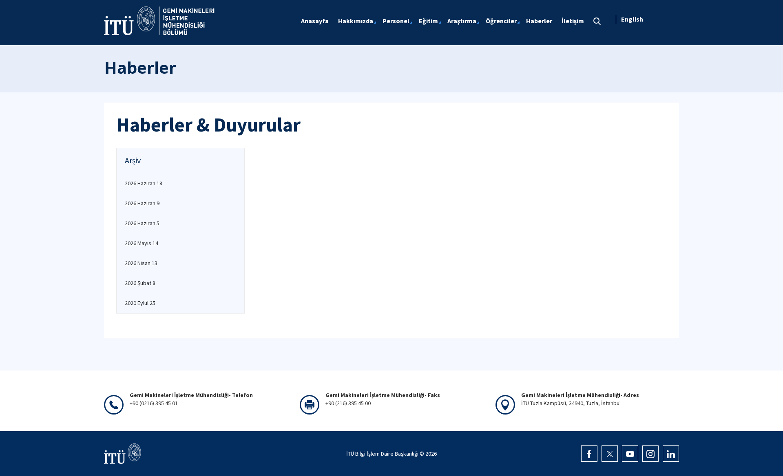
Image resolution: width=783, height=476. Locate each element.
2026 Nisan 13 (141, 263)
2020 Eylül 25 (140, 303)
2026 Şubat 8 (140, 283)
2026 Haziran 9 (142, 203)
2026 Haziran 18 (143, 183)
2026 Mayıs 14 (141, 243)
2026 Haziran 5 (142, 223)
